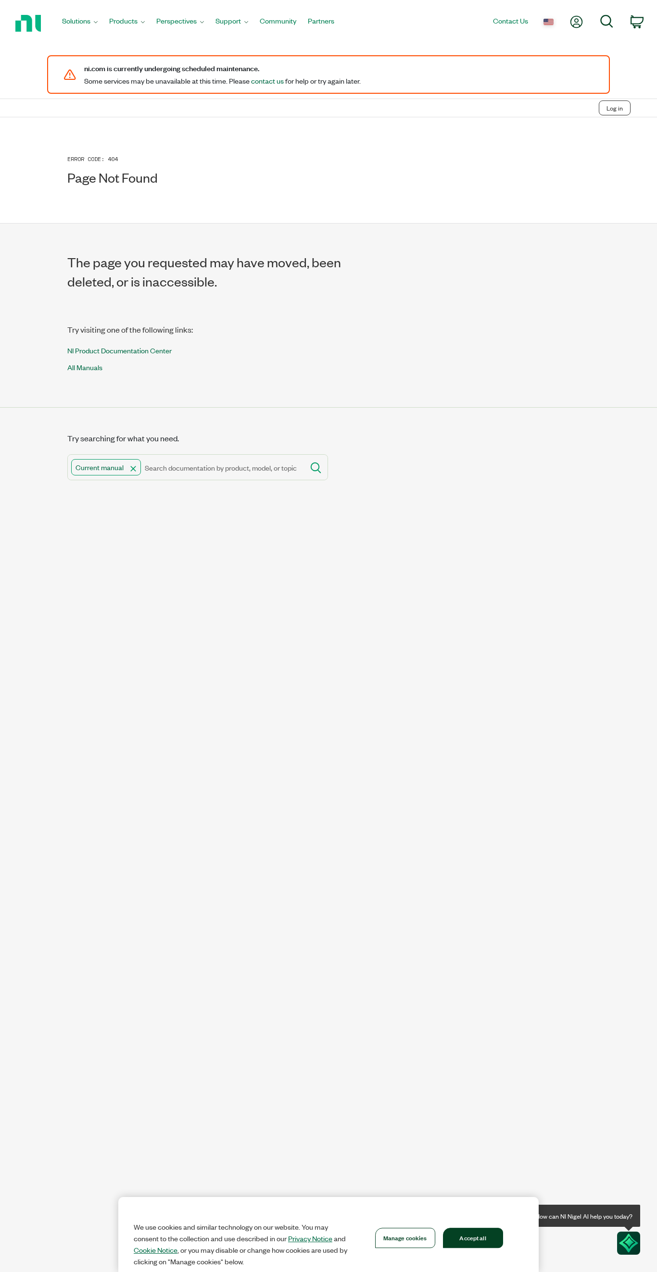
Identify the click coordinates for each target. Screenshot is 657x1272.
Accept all (472, 1237)
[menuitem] (79, 23)
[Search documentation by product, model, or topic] (315, 467)
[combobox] (185, 467)
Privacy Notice (310, 1238)
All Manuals (84, 367)
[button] (133, 469)
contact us (267, 81)
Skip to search (101, 88)
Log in (614, 107)
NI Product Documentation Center (119, 350)
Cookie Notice (155, 1250)
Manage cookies (405, 1237)
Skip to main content (36, 88)
